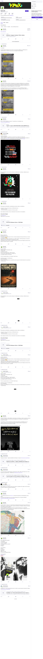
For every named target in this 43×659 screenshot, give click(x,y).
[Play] (2, 76)
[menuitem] (7, 65)
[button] (7, 65)
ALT (18, 196)
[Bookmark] (22, 38)
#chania (2, 26)
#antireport (5, 26)
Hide (12, 54)
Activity (2, 22)
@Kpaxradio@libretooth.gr (4, 11)
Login (37, 19)
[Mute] (3, 76)
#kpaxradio (8, 26)
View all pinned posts (16, 41)
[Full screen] (13, 76)
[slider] (7, 74)
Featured (7, 22)
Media (4, 22)
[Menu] (29, 11)
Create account (37, 17)
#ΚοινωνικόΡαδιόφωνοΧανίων (14, 26)
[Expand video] (11, 76)
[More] (29, 38)
